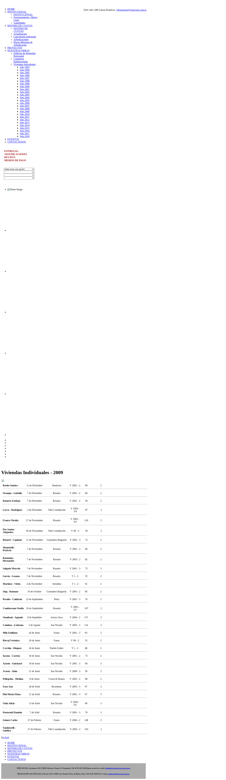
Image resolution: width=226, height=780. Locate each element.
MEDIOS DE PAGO (15, 160)
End (7, 737)
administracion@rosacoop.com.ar (117, 768)
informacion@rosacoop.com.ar (131, 10)
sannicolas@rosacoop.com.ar (118, 774)
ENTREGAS (11, 151)
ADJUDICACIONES (15, 154)
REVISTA (9, 157)
